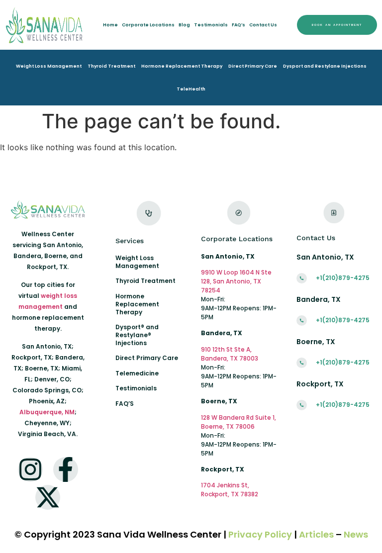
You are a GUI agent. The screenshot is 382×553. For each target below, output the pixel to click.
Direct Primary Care (252, 66)
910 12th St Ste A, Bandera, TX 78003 (229, 354)
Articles (316, 534)
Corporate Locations (148, 25)
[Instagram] (30, 469)
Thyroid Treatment (111, 66)
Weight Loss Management (49, 66)
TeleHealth (191, 89)
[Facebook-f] (65, 469)
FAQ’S (124, 403)
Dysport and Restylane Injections (325, 66)
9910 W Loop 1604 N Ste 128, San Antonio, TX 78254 (236, 281)
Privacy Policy (260, 534)
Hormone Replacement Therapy (181, 66)
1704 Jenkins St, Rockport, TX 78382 (229, 489)
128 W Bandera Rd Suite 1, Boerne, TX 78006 (238, 422)
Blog (184, 25)
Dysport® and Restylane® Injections (137, 335)
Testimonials (211, 25)
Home (110, 25)
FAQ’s (238, 25)
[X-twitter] (47, 497)
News (356, 534)
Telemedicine (137, 373)
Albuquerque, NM (47, 412)
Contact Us (263, 25)
